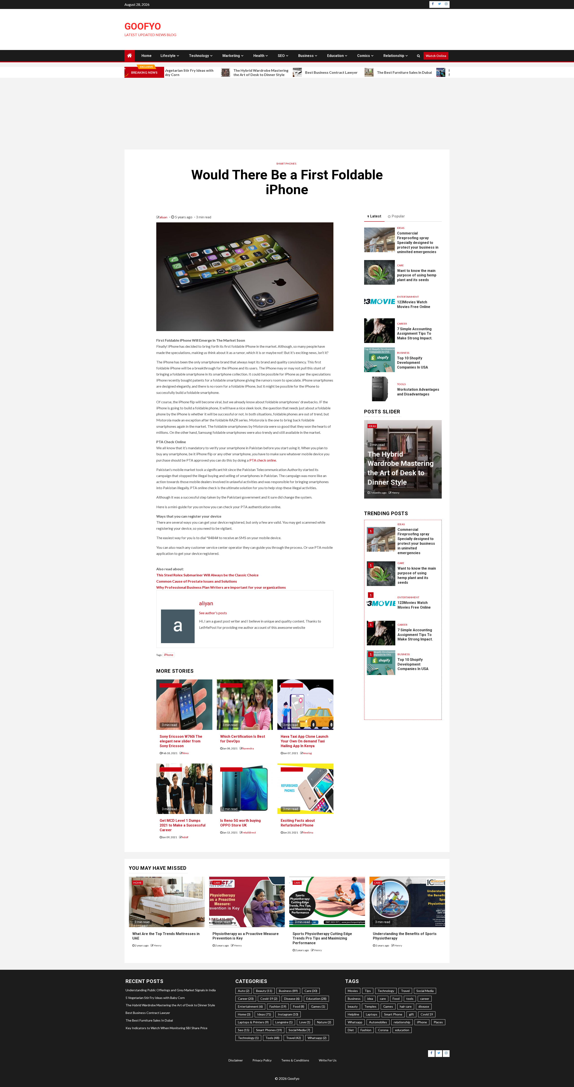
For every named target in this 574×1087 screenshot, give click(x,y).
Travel (405, 991)
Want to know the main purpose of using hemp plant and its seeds (416, 275)
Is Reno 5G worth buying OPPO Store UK (240, 822)
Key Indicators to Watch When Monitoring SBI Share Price (433, 72)
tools (409, 998)
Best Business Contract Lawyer (290, 72)
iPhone (168, 655)
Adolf (185, 837)
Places (438, 1022)
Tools (401, 384)
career (424, 998)
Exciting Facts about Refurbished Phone (298, 822)
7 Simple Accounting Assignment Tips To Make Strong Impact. (414, 334)
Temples (370, 1006)
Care (400, 265)
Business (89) (288, 991)
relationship (402, 1022)
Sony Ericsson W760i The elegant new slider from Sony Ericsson (181, 741)
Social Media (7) (299, 1030)
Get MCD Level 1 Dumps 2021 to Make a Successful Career (182, 825)
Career (402, 323)
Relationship (393, 56)
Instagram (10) (288, 1014)
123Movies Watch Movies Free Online (414, 605)
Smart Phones (286, 163)
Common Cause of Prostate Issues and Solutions (196, 581)
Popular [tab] (398, 216)
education (402, 1030)
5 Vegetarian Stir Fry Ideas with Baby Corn (155, 998)
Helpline (353, 1014)
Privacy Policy (262, 1060)
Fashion (366, 1030)
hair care (406, 1006)
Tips (368, 991)
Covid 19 (427, 1014)
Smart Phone (393, 1014)
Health (258, 56)
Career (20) (246, 998)
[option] (403, 461)
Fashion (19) (278, 1006)
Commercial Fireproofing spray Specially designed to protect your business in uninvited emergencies (417, 242)
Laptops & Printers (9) (253, 1022)
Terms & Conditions (295, 1060)
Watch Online (436, 56)
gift (411, 1014)
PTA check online (262, 460)
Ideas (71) (264, 1014)
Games (388, 1006)
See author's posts (213, 613)
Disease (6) (292, 998)
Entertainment (408, 296)
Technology (199, 56)
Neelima (308, 832)
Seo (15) (243, 1030)
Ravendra (248, 748)
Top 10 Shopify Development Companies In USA (412, 363)
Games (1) (318, 1006)
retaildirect (249, 832)
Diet (351, 1030)
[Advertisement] (287, 113)
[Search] (418, 56)
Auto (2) (243, 991)
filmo (185, 753)
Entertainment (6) (250, 1006)
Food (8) (298, 1006)
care (383, 998)
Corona (383, 1030)
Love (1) (304, 1022)
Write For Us (328, 1060)
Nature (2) (324, 1022)
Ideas (400, 228)
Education (335, 56)
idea (370, 998)
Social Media (425, 991)
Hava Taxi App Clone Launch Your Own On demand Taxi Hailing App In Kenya (304, 741)
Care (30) (310, 991)
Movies (353, 991)
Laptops (371, 1014)
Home (146, 56)
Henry (393, 492)
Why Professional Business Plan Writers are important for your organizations (221, 587)
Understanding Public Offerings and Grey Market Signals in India (171, 990)
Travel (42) (293, 1038)
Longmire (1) (284, 1022)
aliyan (163, 217)
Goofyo (142, 26)
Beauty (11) (264, 991)
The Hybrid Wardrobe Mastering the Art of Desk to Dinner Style (220, 72)
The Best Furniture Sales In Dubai (363, 72)
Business (306, 56)
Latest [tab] (375, 216)
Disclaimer (235, 1060)
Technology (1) (248, 1038)
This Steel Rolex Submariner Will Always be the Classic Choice (207, 575)
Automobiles (378, 1022)
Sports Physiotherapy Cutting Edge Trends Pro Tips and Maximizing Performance (322, 938)
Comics (363, 56)
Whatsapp (355, 1022)
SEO (281, 56)
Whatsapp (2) (317, 1038)
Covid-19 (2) (268, 998)
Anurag (307, 753)
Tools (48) (272, 1038)
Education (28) (316, 998)
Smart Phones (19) (269, 1030)
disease (423, 1006)
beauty (353, 1006)
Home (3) (244, 1014)
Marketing (231, 56)
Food (396, 998)
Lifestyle (168, 56)
